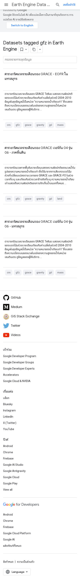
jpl (50, 124)
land (59, 198)
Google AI (9, 539)
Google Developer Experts (19, 368)
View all (7, 489)
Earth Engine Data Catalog (32, 4)
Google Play (10, 483)
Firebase (8, 458)
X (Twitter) (9, 422)
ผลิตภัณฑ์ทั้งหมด (12, 545)
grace (28, 124)
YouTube (8, 429)
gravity (40, 124)
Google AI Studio (13, 464)
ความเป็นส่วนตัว (25, 561)
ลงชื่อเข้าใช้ (69, 4)
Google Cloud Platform (17, 533)
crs (8, 124)
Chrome (8, 452)
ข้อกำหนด (8, 561)
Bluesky (8, 404)
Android (8, 446)
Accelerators (11, 374)
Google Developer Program (19, 356)
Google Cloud (11, 477)
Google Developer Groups (18, 362)
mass (60, 124)
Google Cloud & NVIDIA (16, 381)
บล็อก (6, 398)
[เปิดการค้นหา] (57, 4)
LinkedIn (8, 416)
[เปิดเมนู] (6, 4)
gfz (18, 124)
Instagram (9, 410)
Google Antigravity (14, 471)
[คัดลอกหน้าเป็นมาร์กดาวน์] (33, 49)
